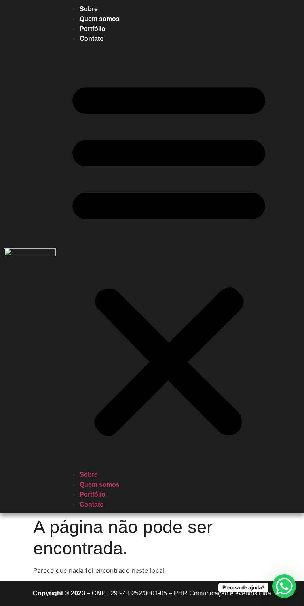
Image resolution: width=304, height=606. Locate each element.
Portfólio (92, 28)
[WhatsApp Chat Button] (284, 586)
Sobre (89, 9)
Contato (92, 38)
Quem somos (100, 18)
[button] (169, 257)
